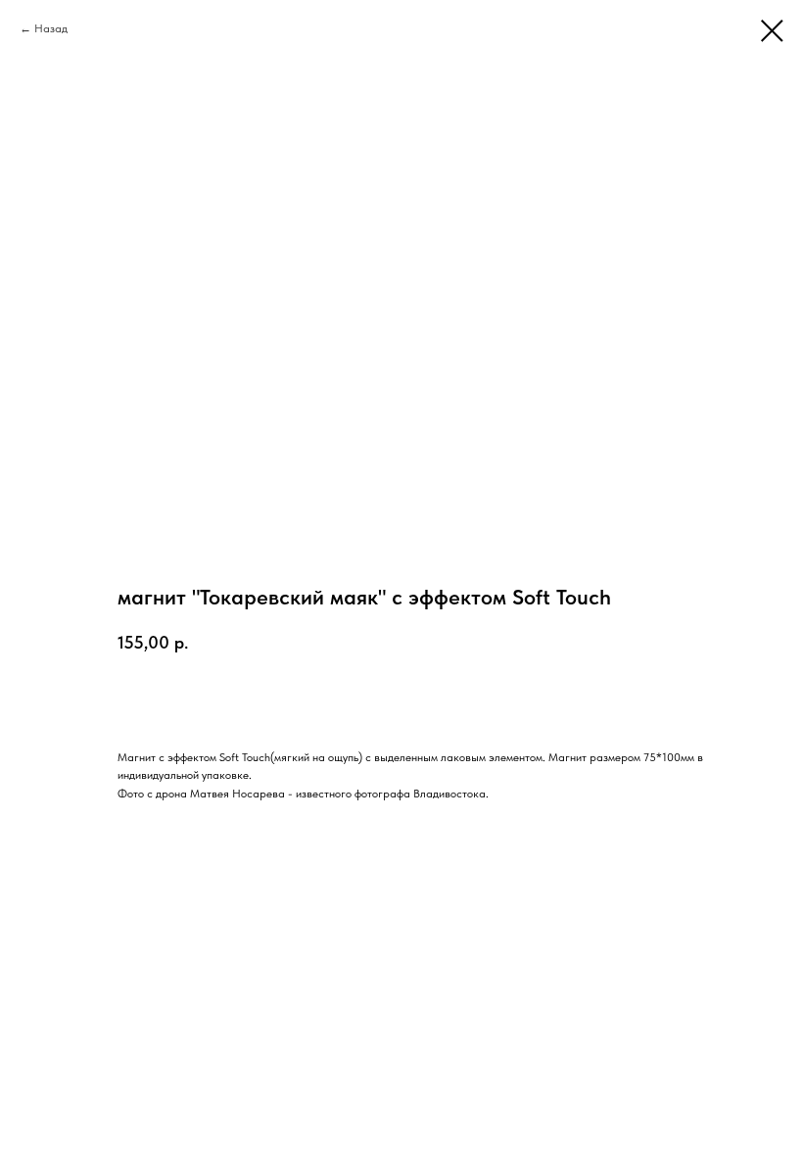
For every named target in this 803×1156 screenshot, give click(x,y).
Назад (51, 28)
